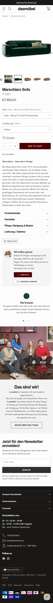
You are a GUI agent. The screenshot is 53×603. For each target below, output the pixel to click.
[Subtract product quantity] (4, 146)
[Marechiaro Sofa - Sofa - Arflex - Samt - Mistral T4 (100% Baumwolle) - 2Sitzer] (26, 46)
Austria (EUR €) (13, 570)
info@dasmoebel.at (15, 540)
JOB (4, 585)
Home (5, 16)
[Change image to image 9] (47, 79)
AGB (10, 585)
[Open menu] (4, 9)
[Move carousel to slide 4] (29, 320)
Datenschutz (29, 585)
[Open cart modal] (48, 9)
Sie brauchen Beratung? (26, 2)
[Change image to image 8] (37, 79)
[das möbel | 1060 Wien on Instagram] (8, 559)
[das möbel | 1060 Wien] (26, 8)
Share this (12, 241)
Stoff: (21, 109)
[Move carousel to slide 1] (23, 320)
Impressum (18, 585)
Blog (38, 585)
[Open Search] (9, 9)
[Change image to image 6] (18, 79)
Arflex (8, 94)
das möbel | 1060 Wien (26, 575)
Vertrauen (10, 138)
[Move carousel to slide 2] (25, 320)
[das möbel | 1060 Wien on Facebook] (3, 559)
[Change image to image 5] (8, 79)
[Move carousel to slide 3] (27, 320)
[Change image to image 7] (28, 79)
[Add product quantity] (15, 146)
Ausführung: (11, 123)
